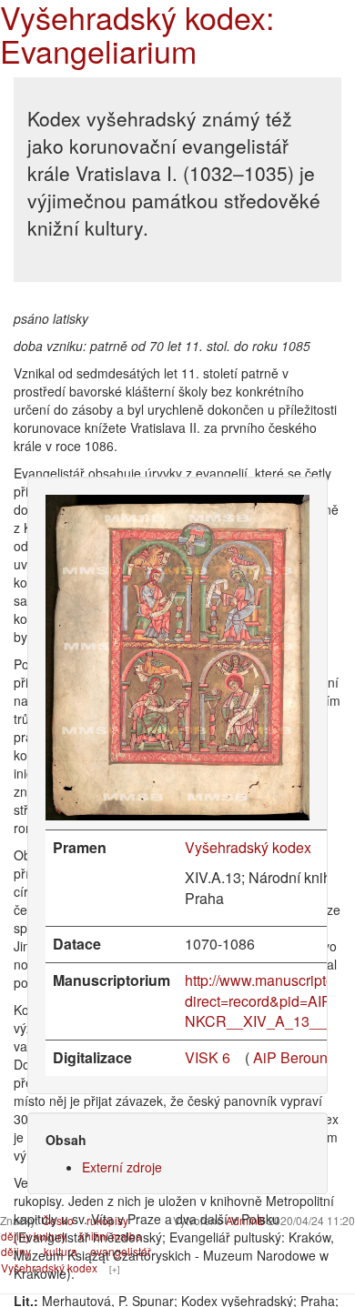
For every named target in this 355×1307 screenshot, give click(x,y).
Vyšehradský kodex (248, 847)
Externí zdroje (122, 1167)
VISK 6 (207, 1057)
